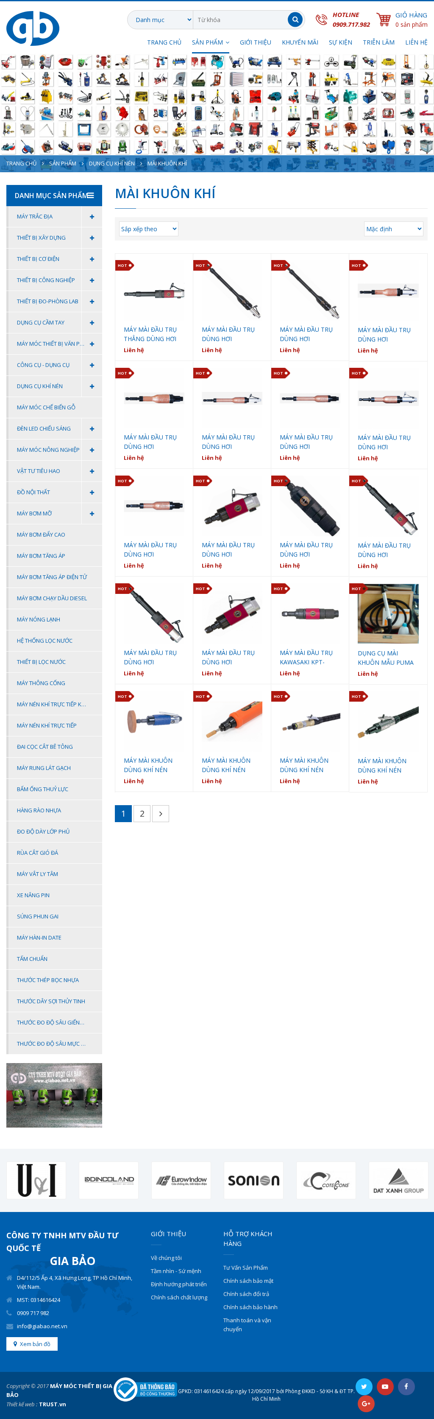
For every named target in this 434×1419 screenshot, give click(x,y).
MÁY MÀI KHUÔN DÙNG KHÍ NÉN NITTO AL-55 (226, 765)
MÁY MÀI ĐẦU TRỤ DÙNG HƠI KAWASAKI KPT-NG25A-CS (228, 658)
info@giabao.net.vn (42, 1326)
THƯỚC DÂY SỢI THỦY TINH (51, 1001)
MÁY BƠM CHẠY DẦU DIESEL (52, 598)
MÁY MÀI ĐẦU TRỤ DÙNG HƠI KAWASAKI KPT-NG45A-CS (228, 550)
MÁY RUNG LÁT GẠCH (44, 768)
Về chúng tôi (166, 1258)
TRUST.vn (52, 1404)
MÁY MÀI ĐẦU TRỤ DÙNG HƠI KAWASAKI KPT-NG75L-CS (228, 334)
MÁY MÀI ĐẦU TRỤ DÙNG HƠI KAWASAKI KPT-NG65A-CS (384, 443)
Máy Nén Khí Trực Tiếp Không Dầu (59, 704)
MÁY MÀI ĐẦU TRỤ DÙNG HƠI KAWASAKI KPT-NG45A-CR (306, 550)
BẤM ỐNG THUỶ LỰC (42, 789)
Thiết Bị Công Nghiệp (46, 280)
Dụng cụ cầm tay (40, 322)
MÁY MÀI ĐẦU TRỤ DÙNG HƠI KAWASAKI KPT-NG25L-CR (150, 658)
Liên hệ (416, 42)
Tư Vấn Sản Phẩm (245, 1267)
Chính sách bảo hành (250, 1307)
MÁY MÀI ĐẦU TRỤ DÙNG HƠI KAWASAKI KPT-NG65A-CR (150, 550)
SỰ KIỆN (340, 42)
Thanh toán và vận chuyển (247, 1324)
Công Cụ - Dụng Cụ (43, 365)
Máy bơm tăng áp (41, 556)
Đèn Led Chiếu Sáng (44, 428)
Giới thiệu (255, 42)
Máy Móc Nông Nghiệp (48, 449)
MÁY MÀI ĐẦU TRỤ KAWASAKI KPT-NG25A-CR (306, 658)
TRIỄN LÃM (379, 42)
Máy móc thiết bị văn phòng (56, 343)
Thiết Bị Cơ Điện (38, 259)
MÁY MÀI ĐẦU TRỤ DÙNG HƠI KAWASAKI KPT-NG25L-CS (384, 550)
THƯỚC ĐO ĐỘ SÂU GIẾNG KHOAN (59, 1022)
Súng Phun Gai (37, 916)
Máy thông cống (41, 683)
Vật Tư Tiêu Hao (38, 471)
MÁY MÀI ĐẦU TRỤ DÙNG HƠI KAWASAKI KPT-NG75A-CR (150, 442)
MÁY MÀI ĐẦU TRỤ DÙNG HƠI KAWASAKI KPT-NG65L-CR (306, 442)
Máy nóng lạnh (38, 619)
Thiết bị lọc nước (41, 662)
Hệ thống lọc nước (44, 640)
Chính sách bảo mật (248, 1281)
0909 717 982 (33, 1313)
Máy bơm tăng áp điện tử (52, 577)
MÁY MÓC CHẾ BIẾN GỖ (46, 407)
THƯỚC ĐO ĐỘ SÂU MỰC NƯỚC (57, 1043)
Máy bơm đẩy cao (41, 534)
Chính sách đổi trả (246, 1294)
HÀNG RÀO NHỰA (39, 810)
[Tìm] (295, 19)
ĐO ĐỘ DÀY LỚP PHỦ (43, 831)
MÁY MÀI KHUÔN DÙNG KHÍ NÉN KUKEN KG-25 (148, 765)
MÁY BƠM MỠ (34, 513)
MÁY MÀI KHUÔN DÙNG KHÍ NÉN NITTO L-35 (304, 765)
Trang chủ (164, 42)
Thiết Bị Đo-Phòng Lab (47, 301)
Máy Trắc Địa (35, 216)
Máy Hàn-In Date (39, 937)
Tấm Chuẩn (32, 959)
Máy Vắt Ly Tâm (37, 874)
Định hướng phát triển (179, 1284)
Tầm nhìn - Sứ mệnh (176, 1271)
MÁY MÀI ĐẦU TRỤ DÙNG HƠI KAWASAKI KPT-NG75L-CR (306, 334)
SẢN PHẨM (207, 42)
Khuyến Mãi (300, 42)
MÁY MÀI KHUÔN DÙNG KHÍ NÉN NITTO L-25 (382, 766)
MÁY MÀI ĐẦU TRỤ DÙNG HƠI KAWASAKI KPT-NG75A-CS (384, 335)
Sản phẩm (62, 163)
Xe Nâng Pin (33, 895)
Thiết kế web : (21, 1404)
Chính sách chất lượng (179, 1297)
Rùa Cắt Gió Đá (37, 852)
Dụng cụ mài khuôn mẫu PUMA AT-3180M (386, 658)
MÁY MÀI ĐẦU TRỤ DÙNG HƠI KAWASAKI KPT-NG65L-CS (228, 442)
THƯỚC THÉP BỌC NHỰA (48, 980)
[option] (36, 1180)
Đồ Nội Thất (33, 492)
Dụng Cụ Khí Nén (112, 163)
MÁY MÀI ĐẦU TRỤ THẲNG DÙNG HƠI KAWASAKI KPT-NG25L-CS (150, 334)
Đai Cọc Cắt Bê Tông (45, 746)
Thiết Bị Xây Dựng (41, 237)
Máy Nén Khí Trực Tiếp (47, 725)
